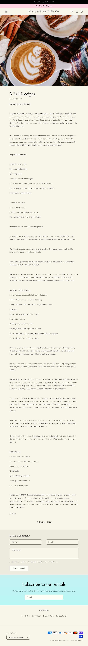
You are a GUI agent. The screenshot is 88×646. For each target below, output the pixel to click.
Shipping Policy (48, 616)
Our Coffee (25, 616)
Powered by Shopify (77, 640)
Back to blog (45, 522)
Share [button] (14, 513)
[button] (6, 11)
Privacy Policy (61, 616)
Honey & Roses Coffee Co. (63, 640)
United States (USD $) (16, 637)
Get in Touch (36, 616)
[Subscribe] (60, 597)
